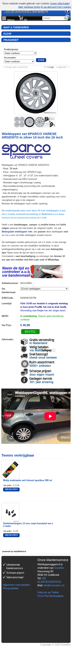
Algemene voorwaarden (16, 584)
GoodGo (59, 567)
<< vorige (49, 66)
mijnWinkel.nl (20, 551)
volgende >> (63, 66)
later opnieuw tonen (29, 6)
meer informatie (60, 3)
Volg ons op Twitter (48, 592)
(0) (25, 19)
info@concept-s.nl (54, 585)
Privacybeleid (10, 588)
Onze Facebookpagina (50, 595)
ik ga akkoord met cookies (56, 6)
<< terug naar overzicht (14, 66)
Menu (11, 19)
